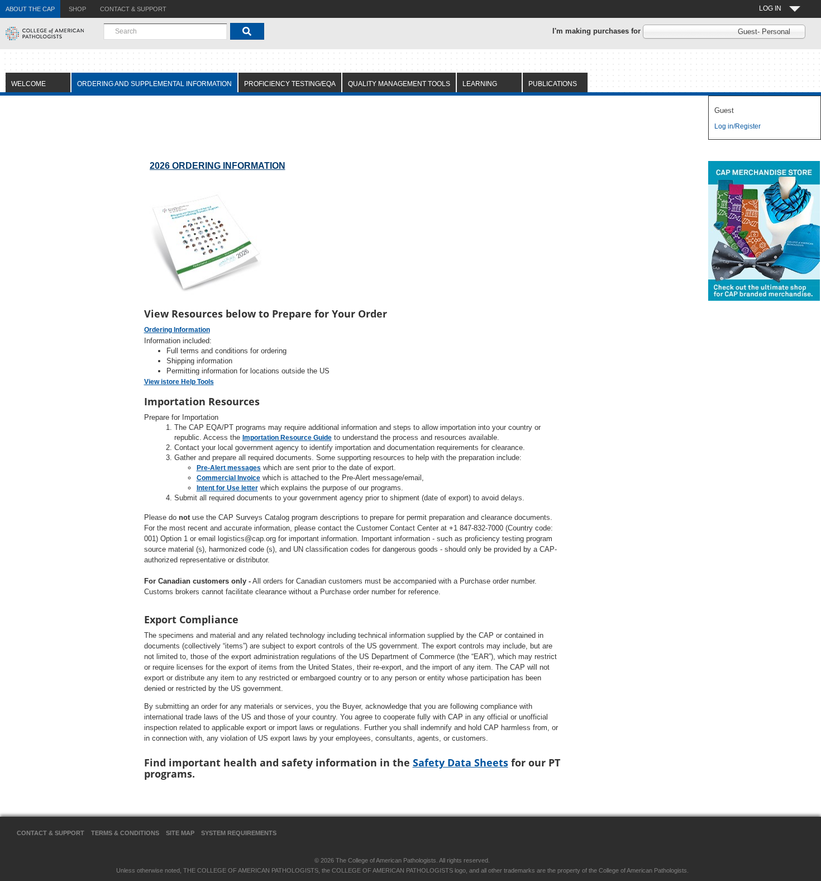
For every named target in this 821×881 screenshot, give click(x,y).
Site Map (180, 833)
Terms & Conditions (125, 833)
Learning (479, 84)
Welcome (28, 84)
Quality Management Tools (399, 84)
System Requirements (238, 833)
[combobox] (165, 31)
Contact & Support (50, 833)
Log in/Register (737, 126)
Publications (552, 84)
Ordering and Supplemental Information (154, 84)
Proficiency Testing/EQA (290, 84)
